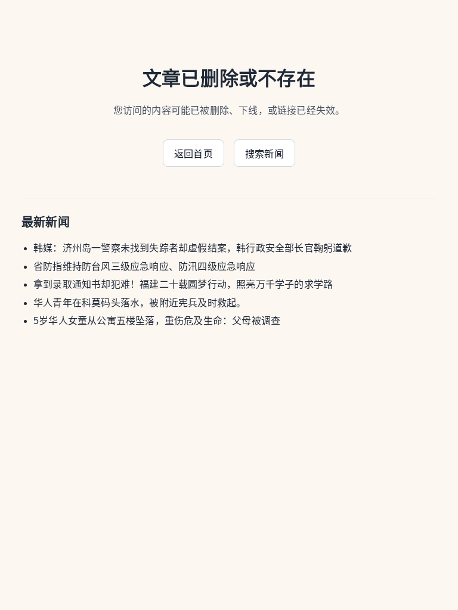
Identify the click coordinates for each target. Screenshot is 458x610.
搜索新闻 (264, 154)
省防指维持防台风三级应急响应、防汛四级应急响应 (144, 267)
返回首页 (193, 154)
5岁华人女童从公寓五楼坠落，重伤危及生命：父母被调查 (156, 321)
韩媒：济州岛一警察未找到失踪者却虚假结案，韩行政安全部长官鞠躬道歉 (192, 248)
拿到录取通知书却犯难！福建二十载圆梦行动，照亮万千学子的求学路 (183, 284)
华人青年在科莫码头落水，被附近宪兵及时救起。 (139, 303)
